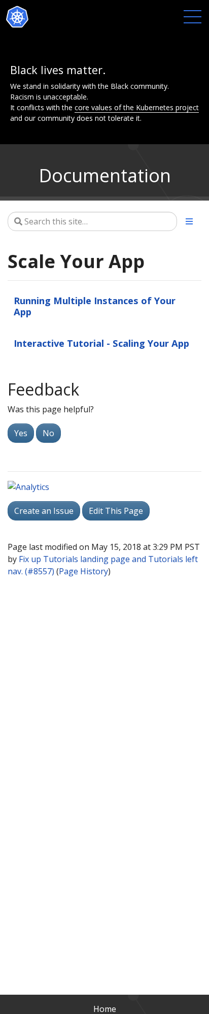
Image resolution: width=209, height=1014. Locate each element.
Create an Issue (44, 510)
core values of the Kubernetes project (137, 107)
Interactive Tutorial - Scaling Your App (101, 343)
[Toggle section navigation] (189, 221)
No (48, 433)
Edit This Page (116, 510)
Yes (20, 433)
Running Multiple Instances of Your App (95, 306)
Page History (83, 571)
